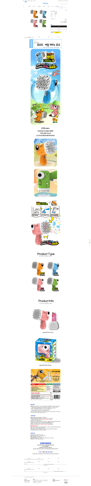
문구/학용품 (39, 6)
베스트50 (34, 6)
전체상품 (29, 6)
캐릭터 (48, 6)
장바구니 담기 (59, 28)
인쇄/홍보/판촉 (57, 6)
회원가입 (26, 1)
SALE (62, 6)
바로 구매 (59, 26)
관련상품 (39, 458)
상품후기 (49, 458)
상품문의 (58, 458)
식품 (52, 6)
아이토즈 (45, 3)
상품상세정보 (29, 458)
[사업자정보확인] (40, 481)
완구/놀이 (44, 6)
